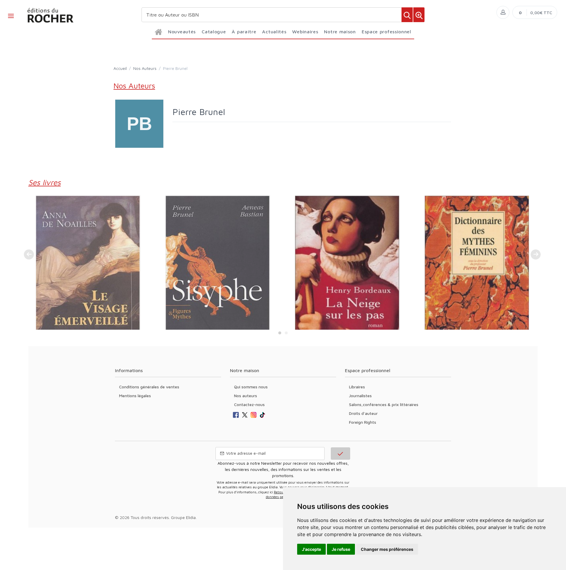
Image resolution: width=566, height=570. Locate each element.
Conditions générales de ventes (149, 386)
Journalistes (360, 395)
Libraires (357, 386)
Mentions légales (135, 395)
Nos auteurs (245, 395)
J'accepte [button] (311, 549)
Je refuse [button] (341, 549)
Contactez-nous (249, 404)
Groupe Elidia (183, 517)
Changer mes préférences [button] (387, 549)
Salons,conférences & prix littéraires (383, 404)
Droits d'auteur (363, 413)
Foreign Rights (362, 422)
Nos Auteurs (145, 68)
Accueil (120, 68)
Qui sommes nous (251, 386)
